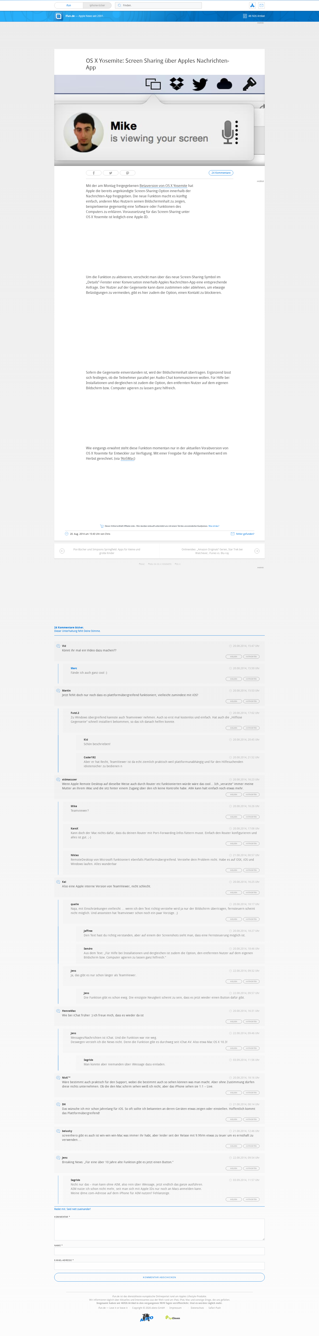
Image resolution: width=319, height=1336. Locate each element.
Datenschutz (197, 1308)
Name (58, 1245)
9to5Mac (127, 458)
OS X (178, 564)
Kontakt (261, 5)
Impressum (175, 1308)
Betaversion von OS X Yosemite (163, 186)
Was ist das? (214, 526)
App (252, 5)
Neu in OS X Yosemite (160, 564)
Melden (233, 657)
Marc (74, 668)
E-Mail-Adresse (64, 1260)
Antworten (251, 657)
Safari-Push (215, 1308)
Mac (142, 564)
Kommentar (62, 1216)
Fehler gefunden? (245, 534)
